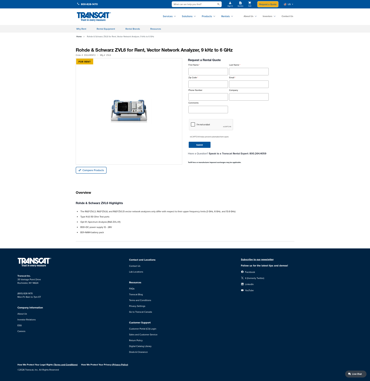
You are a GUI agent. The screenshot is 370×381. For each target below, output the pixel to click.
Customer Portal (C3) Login (142, 328)
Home (79, 36)
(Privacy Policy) (120, 364)
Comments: (193, 103)
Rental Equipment (106, 28)
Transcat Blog (136, 294)
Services (168, 16)
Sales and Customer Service (143, 334)
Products (207, 16)
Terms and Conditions (140, 300)
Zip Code (192, 77)
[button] (288, 4)
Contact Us (287, 16)
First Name (193, 65)
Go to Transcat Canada (140, 311)
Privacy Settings (137, 306)
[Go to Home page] (94, 17)
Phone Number (195, 90)
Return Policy (136, 340)
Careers (21, 331)
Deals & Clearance (138, 352)
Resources (155, 28)
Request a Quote (268, 4)
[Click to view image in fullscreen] (129, 111)
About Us (248, 16)
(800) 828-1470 (25, 293)
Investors (267, 16)
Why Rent (81, 28)
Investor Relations (26, 319)
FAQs (131, 288)
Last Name (234, 65)
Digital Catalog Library (140, 346)
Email (231, 77)
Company (233, 90)
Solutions (187, 16)
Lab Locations (136, 271)
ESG (19, 325)
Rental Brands (132, 28)
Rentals (225, 16)
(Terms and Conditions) (66, 364)
